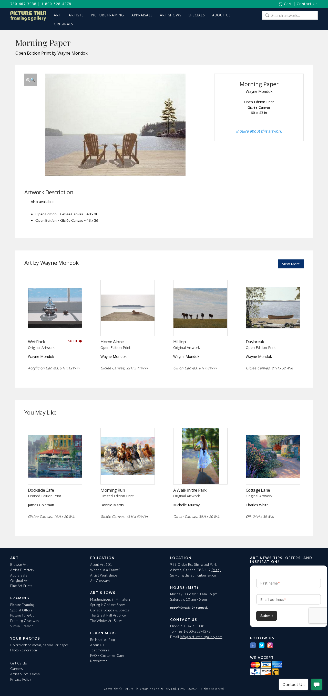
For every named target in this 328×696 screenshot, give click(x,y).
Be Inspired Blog (102, 640)
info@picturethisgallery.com (201, 637)
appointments (180, 607)
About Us (97, 645)
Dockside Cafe (41, 490)
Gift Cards (18, 663)
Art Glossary (100, 581)
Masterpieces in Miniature (110, 599)
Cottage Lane (258, 490)
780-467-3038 (23, 3)
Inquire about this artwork (259, 131)
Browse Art (18, 564)
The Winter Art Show (106, 621)
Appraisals (18, 575)
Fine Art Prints (21, 586)
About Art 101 (101, 564)
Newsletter (98, 661)
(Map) (216, 570)
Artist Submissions (25, 674)
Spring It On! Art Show (107, 605)
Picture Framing (22, 605)
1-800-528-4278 (56, 3)
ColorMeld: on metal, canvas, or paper (39, 645)
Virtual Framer (21, 626)
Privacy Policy (20, 679)
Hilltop (179, 342)
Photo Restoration (23, 650)
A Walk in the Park (190, 490)
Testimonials (100, 650)
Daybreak (255, 342)
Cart (287, 3)
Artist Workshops (104, 575)
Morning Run (112, 490)
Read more (55, 325)
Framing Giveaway (24, 621)
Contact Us (307, 3)
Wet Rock (36, 342)
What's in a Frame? (105, 570)
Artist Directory (22, 570)
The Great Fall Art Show (108, 615)
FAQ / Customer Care (107, 655)
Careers (16, 669)
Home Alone (112, 342)
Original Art (19, 581)
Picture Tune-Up (22, 615)
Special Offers (21, 610)
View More (291, 263)
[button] (30, 80)
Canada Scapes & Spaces (110, 610)
